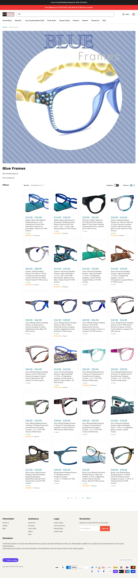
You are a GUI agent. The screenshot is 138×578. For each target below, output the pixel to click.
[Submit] (19, 14)
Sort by (26, 185)
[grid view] (131, 185)
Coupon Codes (64, 20)
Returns (85, 20)
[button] (126, 14)
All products (7, 20)
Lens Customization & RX (34, 20)
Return (30, 531)
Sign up (105, 528)
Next (88, 498)
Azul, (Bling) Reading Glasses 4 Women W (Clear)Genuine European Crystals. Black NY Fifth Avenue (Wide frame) (65, 426)
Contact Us (95, 20)
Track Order (51, 20)
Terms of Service (59, 526)
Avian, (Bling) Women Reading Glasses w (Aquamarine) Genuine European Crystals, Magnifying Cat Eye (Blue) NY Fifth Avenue (36, 327)
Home (5, 27)
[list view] (134, 185)
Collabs (5, 526)
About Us (6, 523)
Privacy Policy (58, 523)
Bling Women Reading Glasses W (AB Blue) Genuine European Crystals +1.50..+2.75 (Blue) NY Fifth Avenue (65, 476)
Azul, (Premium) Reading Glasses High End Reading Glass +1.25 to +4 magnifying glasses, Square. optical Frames (122, 427)
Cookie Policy (58, 531)
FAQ (104, 20)
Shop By (18, 20)
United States (125, 560)
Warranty (31, 526)
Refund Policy (58, 529)
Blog (4, 529)
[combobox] (65, 14)
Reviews (76, 20)
